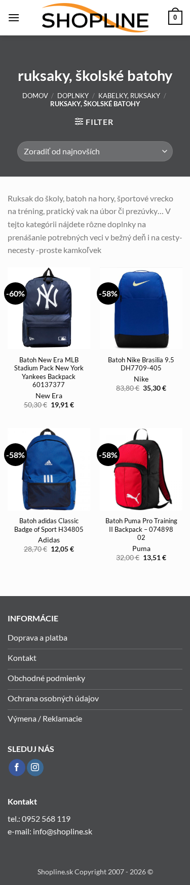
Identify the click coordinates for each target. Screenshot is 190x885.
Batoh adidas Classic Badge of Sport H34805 (49, 525)
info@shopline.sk (63, 831)
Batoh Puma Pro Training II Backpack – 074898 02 (141, 529)
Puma (141, 548)
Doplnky (73, 96)
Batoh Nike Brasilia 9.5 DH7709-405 (141, 364)
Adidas (49, 540)
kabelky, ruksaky (129, 96)
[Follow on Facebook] (17, 767)
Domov (35, 96)
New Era (48, 396)
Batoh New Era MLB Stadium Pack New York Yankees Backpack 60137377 (49, 372)
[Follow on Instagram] (35, 767)
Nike (141, 379)
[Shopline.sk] (95, 18)
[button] (14, 17)
